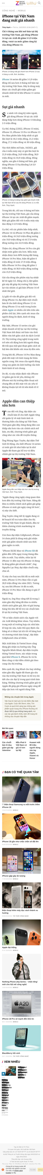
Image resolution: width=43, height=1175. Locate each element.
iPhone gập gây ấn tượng (13, 876)
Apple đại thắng (9, 948)
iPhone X (15, 657)
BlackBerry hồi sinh (11, 1053)
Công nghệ (8, 11)
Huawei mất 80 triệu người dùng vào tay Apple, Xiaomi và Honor (35, 750)
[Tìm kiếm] (39, 3)
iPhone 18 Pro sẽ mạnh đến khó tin (18, 1019)
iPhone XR (30, 550)
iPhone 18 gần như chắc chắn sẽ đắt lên (20, 842)
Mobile (22, 11)
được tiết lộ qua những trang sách (18, 711)
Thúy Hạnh (6, 27)
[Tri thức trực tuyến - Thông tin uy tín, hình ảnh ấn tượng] (26, 3)
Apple (10, 310)
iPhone (5, 79)
